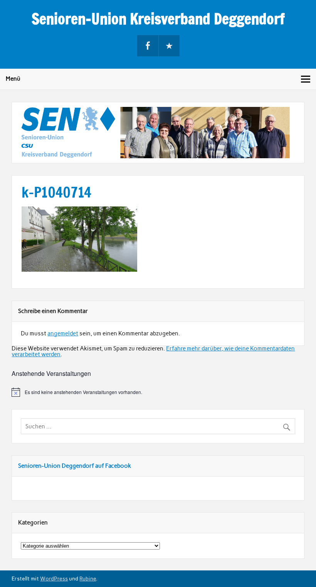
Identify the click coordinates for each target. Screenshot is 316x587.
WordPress (54, 578)
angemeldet (62, 333)
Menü (13, 78)
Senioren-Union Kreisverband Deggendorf (158, 18)
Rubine (87, 578)
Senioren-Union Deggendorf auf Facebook (74, 465)
